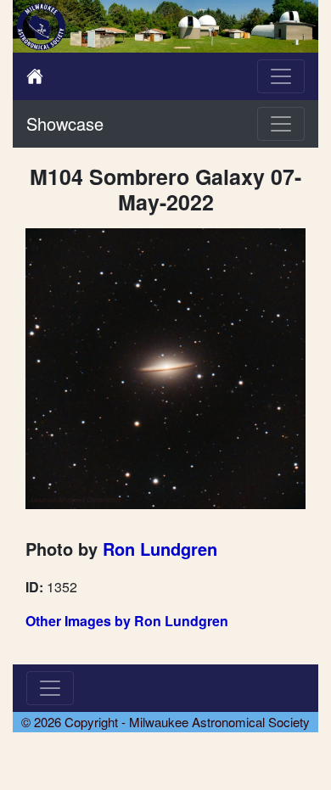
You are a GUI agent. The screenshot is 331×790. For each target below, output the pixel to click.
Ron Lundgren (160, 548)
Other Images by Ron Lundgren (126, 620)
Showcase (65, 123)
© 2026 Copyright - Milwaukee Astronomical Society (165, 722)
